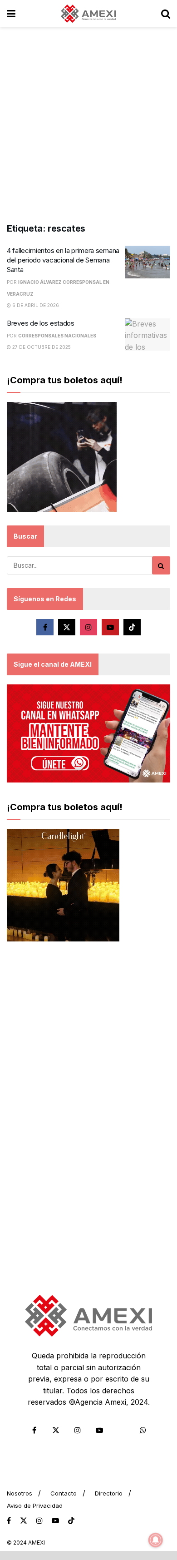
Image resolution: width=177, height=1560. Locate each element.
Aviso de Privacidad (35, 1505)
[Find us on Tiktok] (132, 627)
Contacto (63, 1493)
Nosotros (19, 1493)
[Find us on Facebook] (45, 627)
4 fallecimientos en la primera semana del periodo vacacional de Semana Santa (63, 260)
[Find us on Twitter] (66, 627)
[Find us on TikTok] (71, 1521)
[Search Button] (165, 13)
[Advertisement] (88, 120)
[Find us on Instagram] (88, 627)
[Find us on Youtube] (110, 627)
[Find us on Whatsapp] (143, 1430)
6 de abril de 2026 (35, 305)
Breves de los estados (40, 323)
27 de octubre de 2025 (41, 347)
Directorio (109, 1493)
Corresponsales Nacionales (57, 335)
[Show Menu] (11, 13)
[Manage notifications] (155, 1540)
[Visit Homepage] (88, 14)
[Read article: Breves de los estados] (147, 334)
